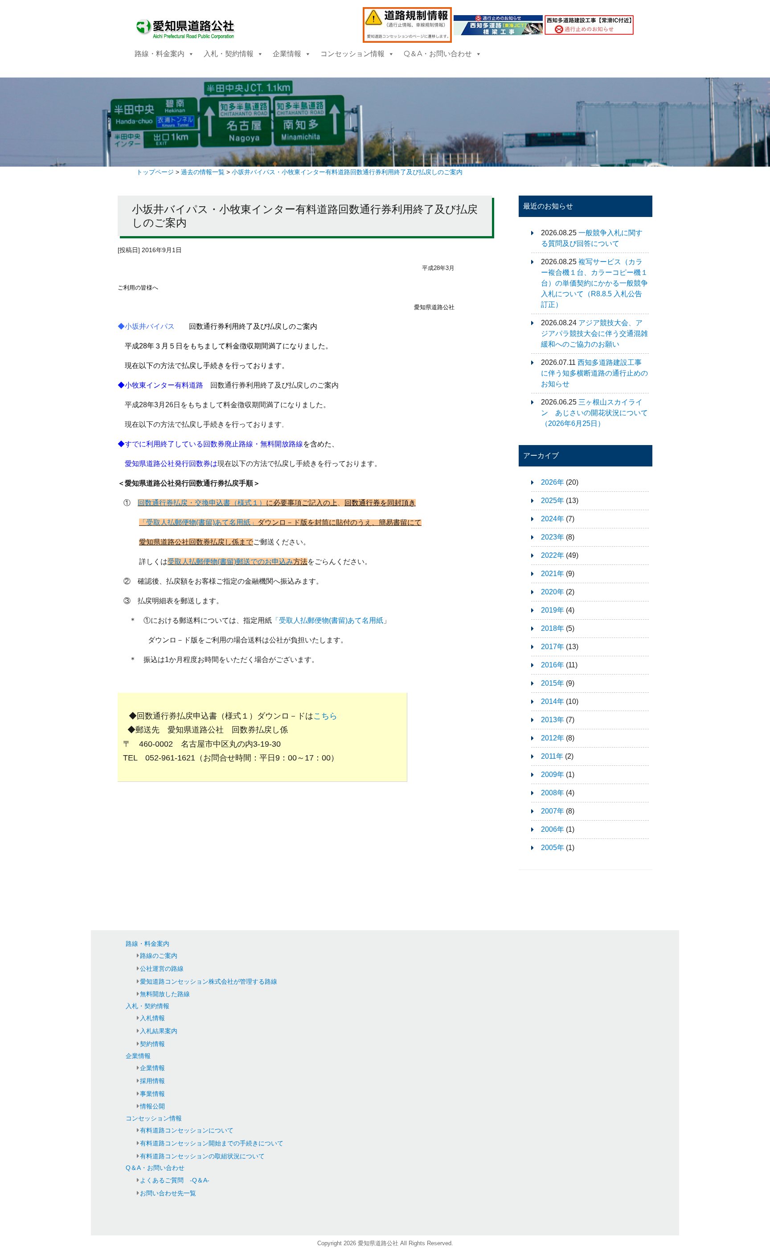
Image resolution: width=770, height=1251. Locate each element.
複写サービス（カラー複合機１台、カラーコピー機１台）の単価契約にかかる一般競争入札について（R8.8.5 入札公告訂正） (594, 283)
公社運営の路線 (162, 968)
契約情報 (152, 1043)
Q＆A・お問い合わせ (438, 53)
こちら (325, 715)
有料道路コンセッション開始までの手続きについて (211, 1143)
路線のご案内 (158, 955)
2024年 (552, 519)
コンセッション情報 (352, 53)
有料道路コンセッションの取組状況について (202, 1156)
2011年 (552, 756)
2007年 (552, 811)
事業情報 (152, 1093)
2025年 (552, 500)
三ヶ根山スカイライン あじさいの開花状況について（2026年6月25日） (594, 412)
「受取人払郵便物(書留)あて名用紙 (327, 620)
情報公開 (152, 1106)
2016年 (552, 665)
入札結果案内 (158, 1030)
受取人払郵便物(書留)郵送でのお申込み (230, 561)
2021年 (552, 573)
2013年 (552, 720)
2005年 (552, 847)
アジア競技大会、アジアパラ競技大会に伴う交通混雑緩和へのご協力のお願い (594, 333)
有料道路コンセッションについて (186, 1130)
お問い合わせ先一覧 (168, 1193)
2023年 (552, 537)
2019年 (552, 610)
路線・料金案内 (159, 53)
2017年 (552, 646)
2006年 (552, 829)
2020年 (552, 592)
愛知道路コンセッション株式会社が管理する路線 (208, 981)
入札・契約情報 (229, 53)
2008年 (552, 793)
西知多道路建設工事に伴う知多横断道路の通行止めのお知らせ (594, 373)
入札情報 (152, 1018)
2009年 (552, 774)
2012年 (552, 738)
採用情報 (152, 1080)
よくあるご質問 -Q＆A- (174, 1180)
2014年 (552, 701)
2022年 (552, 555)
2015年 (552, 683)
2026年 (552, 482)
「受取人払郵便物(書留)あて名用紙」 (198, 522)
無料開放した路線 (165, 994)
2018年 (552, 628)
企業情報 (287, 53)
